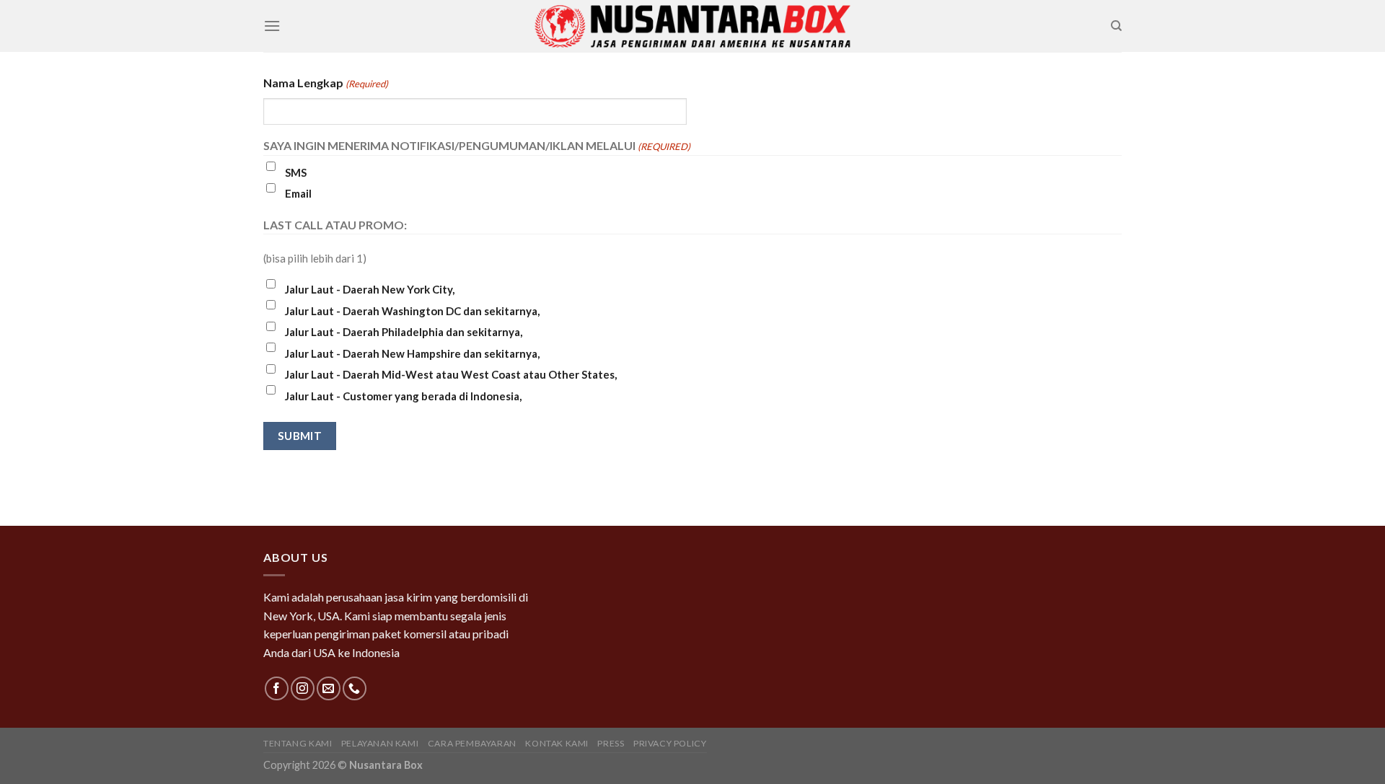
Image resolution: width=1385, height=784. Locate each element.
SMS (296, 172)
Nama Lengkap (325, 82)
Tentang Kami (297, 743)
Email (298, 193)
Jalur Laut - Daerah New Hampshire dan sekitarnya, (412, 353)
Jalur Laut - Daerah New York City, (369, 289)
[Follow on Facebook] (277, 688)
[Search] (1116, 26)
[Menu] (272, 25)
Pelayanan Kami (380, 743)
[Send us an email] (328, 688)
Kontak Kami (557, 743)
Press (610, 743)
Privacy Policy (670, 743)
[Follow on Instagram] (303, 688)
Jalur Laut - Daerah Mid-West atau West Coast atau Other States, (451, 374)
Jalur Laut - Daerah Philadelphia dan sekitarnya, (403, 331)
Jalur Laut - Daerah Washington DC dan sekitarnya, (412, 310)
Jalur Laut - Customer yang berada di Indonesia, (403, 395)
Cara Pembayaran (472, 743)
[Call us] (354, 688)
